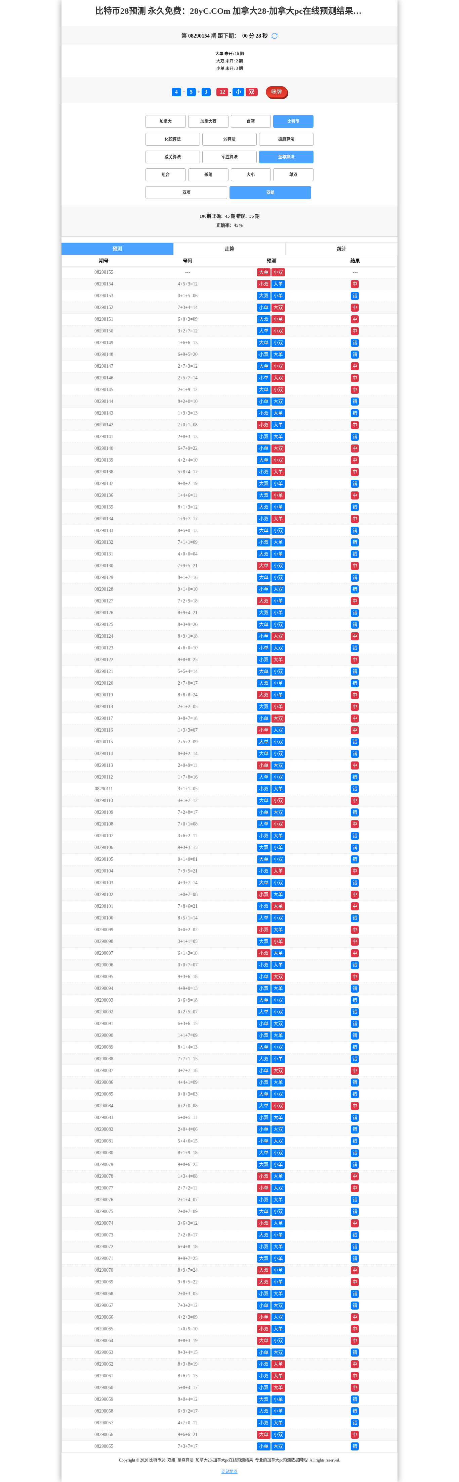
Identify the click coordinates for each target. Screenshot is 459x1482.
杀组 (208, 174)
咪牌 (276, 92)
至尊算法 (286, 157)
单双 (293, 174)
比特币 (293, 121)
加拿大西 (208, 121)
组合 (166, 174)
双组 (270, 192)
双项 (186, 192)
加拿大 (166, 121)
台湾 (251, 121)
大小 (251, 174)
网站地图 (229, 1471)
